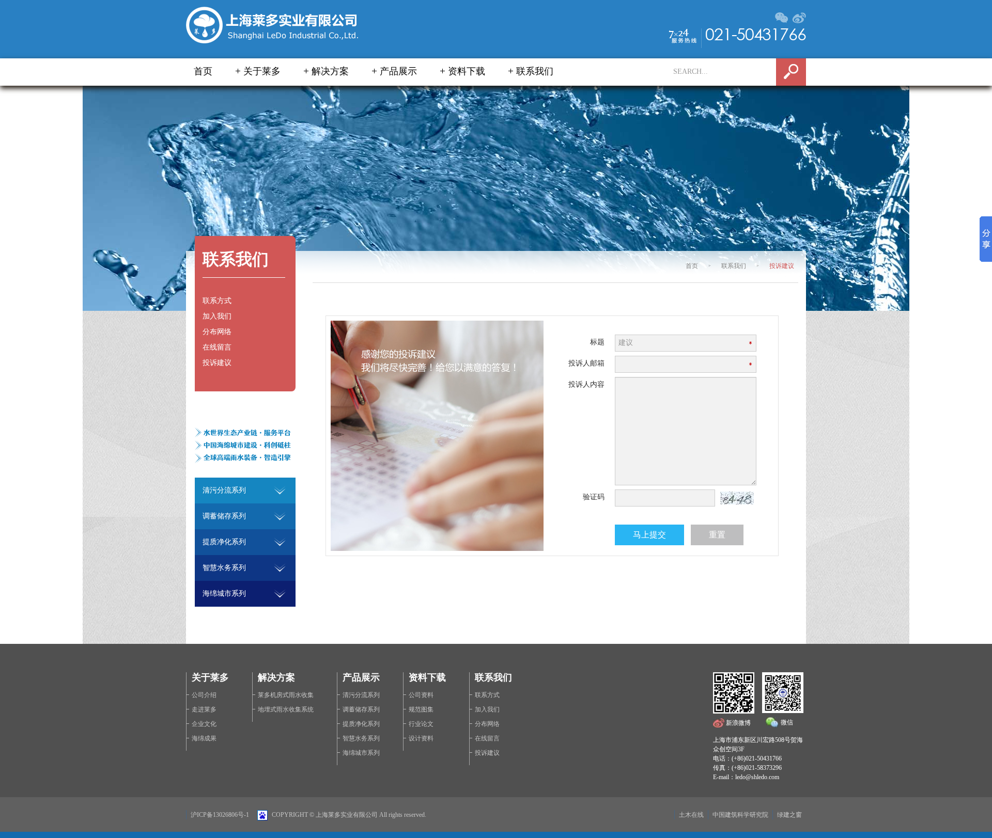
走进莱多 (204, 709)
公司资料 (421, 695)
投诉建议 (781, 266)
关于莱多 (262, 71)
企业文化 (204, 724)
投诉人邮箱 (586, 363)
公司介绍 (204, 695)
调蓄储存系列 (361, 709)
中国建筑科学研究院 (740, 814)
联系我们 (534, 71)
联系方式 (217, 301)
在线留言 (217, 347)
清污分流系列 (361, 695)
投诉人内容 (586, 384)
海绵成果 (204, 738)
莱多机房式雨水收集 (286, 695)
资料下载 (466, 71)
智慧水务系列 (361, 738)
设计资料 (421, 738)
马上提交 (649, 534)
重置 (717, 534)
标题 (597, 342)
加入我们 (217, 316)
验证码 (594, 497)
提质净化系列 (361, 724)
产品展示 (398, 71)
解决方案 (330, 71)
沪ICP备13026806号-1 (220, 814)
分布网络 (217, 332)
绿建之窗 (789, 814)
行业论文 (421, 724)
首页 (203, 71)
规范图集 (421, 709)
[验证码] (737, 496)
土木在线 (691, 814)
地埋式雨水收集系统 (286, 709)
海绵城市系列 (361, 752)
